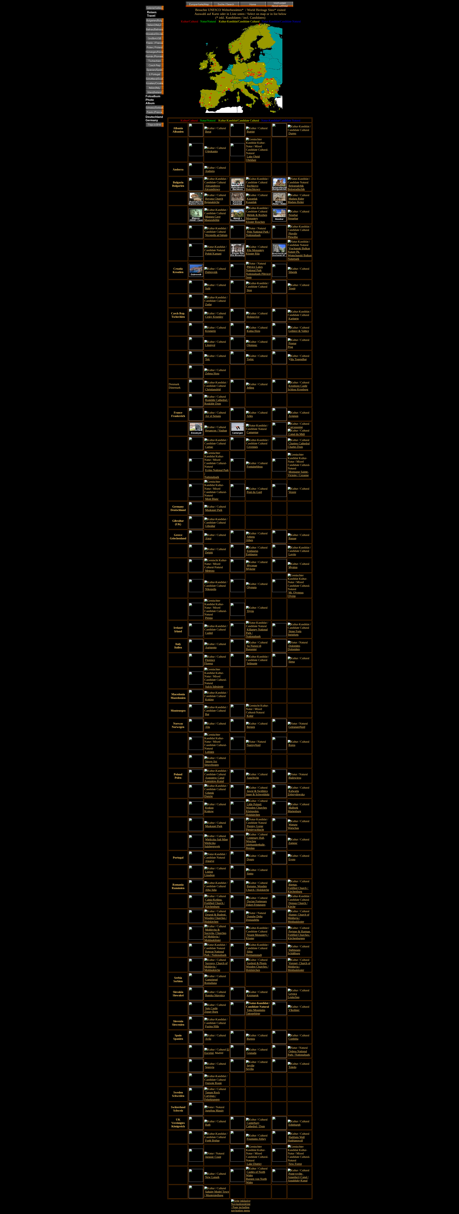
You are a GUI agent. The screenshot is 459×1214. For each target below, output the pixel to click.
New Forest (295, 1163)
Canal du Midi (296, 434)
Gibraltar (210, 526)
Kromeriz (210, 330)
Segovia (209, 1067)
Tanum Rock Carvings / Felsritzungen (212, 1096)
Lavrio (292, 554)
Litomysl (210, 345)
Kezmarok (253, 995)
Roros (291, 745)
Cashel (209, 632)
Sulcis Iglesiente (214, 686)
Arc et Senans (213, 416)
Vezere (292, 492)
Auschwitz (253, 777)
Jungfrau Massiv (214, 1110)
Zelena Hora (212, 373)
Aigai (208, 538)
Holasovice (253, 316)
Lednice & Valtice (298, 330)
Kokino (209, 699)
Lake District (254, 1163)
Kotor (250, 715)
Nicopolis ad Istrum (216, 235)
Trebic (250, 359)
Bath (207, 1124)
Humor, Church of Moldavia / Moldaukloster (298, 918)
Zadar (208, 304)
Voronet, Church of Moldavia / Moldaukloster (299, 967)
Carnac (209, 446)
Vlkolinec (294, 1010)
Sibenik (292, 272)
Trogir (291, 288)
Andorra (210, 171)
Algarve (209, 861)
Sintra (250, 873)
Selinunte (252, 663)
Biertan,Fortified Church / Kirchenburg (298, 888)
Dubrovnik (211, 272)
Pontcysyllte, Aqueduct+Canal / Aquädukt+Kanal (298, 1177)
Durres (292, 133)
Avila (208, 1038)
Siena (291, 661)
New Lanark (212, 1177)
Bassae (292, 538)
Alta (207, 726)
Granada (251, 1052)
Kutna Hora (253, 330)
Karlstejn (293, 318)
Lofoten (209, 751)
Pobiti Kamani (213, 253)
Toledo (292, 1067)
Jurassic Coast (213, 1156)
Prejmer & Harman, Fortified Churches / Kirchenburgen (299, 935)
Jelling (250, 387)
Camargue (252, 432)
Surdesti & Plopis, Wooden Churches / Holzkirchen (257, 967)
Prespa (209, 617)
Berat (208, 131)
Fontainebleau (255, 466)
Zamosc (292, 843)
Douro (250, 859)
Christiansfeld (213, 389)
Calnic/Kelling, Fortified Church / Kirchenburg (214, 903)
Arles (250, 416)
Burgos (251, 1038)
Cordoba (293, 1038)
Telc (207, 359)
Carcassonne (295, 427)
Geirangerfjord (296, 726)
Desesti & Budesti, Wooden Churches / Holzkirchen (215, 918)
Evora (291, 859)
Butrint (251, 131)
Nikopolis (210, 589)
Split (207, 288)
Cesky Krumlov (214, 316)
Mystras (292, 567)
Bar (207, 714)
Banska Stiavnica (215, 995)
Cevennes (252, 446)
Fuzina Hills (212, 1026)
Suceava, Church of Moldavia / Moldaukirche (216, 967)
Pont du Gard (254, 492)
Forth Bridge (212, 1140)
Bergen (251, 726)
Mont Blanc (212, 498)
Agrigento (211, 647)
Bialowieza (294, 777)
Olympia (252, 587)
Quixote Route (213, 1083)
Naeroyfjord (254, 745)
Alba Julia (211, 889)
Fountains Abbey (256, 1138)
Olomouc (252, 345)
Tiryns (250, 611)
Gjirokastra (211, 151)
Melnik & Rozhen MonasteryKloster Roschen (256, 218)
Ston (249, 290)
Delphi (209, 552)
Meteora (209, 570)
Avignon (293, 416)
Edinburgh (294, 1124)
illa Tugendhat (298, 359)
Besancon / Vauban (216, 430)
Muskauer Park (213, 510)
